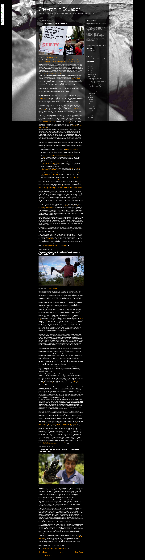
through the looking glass (49, 121)
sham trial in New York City (50, 304)
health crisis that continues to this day (51, 73)
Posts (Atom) (48, 555)
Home (61, 552)
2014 (89, 70)
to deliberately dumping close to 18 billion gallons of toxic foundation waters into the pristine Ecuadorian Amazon (60, 61)
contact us (103, 45)
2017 (89, 64)
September (92, 91)
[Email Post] (68, 245)
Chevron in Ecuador (59, 9)
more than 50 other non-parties (51, 163)
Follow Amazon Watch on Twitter (98, 58)
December (92, 74)
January (91, 108)
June (90, 97)
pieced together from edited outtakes (66, 122)
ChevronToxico (91, 50)
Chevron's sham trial (44, 98)
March (91, 104)
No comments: (62, 245)
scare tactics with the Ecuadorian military (66, 424)
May (90, 99)
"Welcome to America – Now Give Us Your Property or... (97, 82)
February (91, 106)
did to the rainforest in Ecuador (62, 294)
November (92, 76)
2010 (89, 115)
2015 (89, 68)
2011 (89, 113)
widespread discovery (58, 162)
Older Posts (79, 552)
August (91, 93)
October (91, 89)
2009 (89, 117)
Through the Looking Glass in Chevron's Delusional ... (96, 85)
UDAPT (89, 52)
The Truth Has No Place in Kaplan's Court (55, 23)
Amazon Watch (91, 54)
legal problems (49, 238)
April (90, 101)
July (90, 95)
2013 (89, 72)
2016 (89, 66)
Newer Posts (43, 552)
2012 (89, 110)
